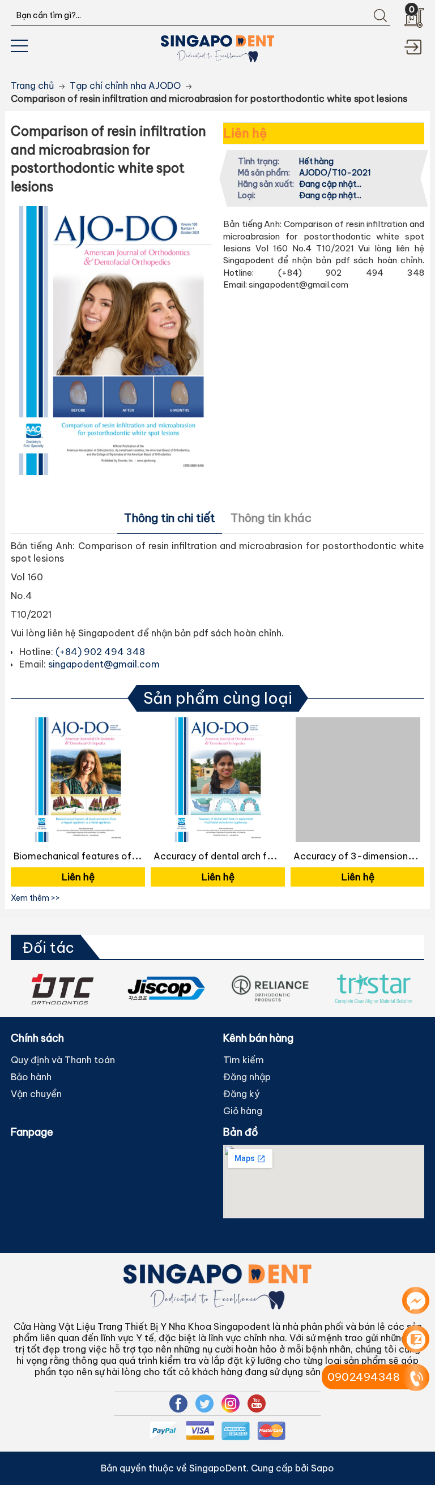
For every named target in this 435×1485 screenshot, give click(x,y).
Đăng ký (241, 1093)
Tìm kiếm (243, 1059)
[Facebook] (178, 1403)
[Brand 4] (62, 988)
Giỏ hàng (242, 1110)
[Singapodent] (217, 47)
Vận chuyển (36, 1093)
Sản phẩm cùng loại (217, 698)
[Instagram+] (230, 1403)
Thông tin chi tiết (169, 518)
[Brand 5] (166, 988)
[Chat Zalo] (415, 1339)
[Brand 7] (373, 988)
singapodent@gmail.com (104, 664)
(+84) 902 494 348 (100, 651)
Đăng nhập (247, 1076)
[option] (78, 803)
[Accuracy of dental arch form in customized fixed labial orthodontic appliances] (218, 779)
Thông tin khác (271, 518)
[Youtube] (257, 1403)
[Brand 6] (270, 988)
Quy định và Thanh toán (63, 1059)
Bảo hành (31, 1076)
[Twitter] (204, 1403)
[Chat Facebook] (415, 1300)
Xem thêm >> (35, 898)
